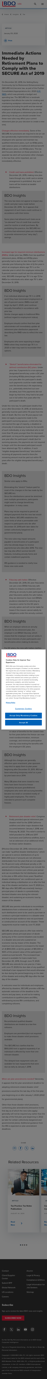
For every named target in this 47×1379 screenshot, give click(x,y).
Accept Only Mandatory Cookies (23, 715)
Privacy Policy (10, 702)
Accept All (23, 722)
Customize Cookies (23, 708)
